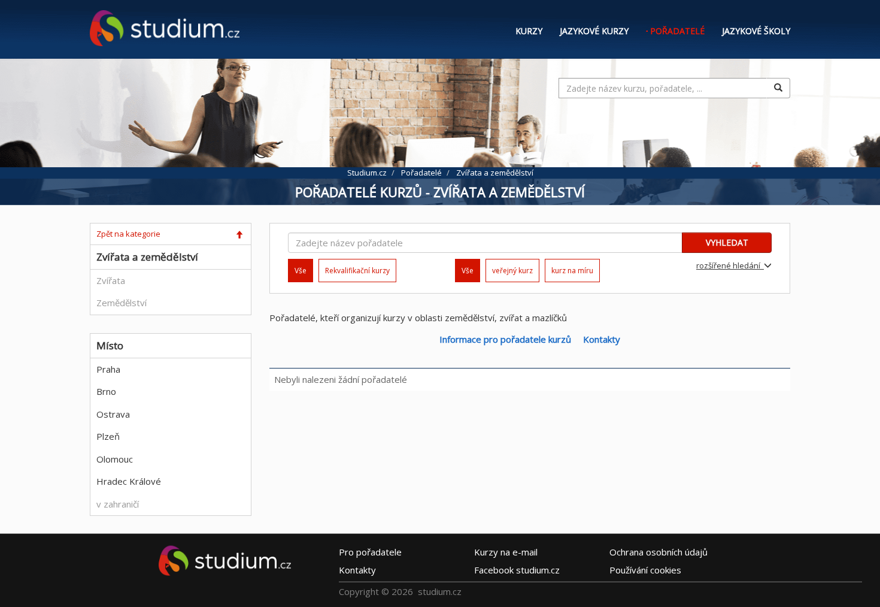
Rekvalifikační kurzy (357, 270)
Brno (106, 391)
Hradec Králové (128, 481)
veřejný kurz (512, 270)
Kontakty (601, 339)
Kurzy (528, 31)
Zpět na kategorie (128, 233)
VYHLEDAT (727, 242)
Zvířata (110, 280)
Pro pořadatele (370, 552)
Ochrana (658, 552)
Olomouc (114, 459)
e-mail (506, 552)
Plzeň (108, 436)
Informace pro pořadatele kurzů (505, 339)
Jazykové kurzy (594, 31)
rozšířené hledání (730, 265)
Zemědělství (121, 303)
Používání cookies (645, 570)
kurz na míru (572, 270)
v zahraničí (117, 504)
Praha (108, 369)
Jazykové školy (756, 31)
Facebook (517, 570)
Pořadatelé (677, 31)
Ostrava (113, 414)
